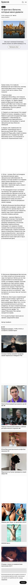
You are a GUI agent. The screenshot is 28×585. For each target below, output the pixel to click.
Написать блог (14, 47)
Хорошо (23, 582)
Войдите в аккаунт (7, 329)
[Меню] (26, 2)
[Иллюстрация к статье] (14, 29)
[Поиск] (23, 2)
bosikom (8, 322)
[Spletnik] (5, 2)
